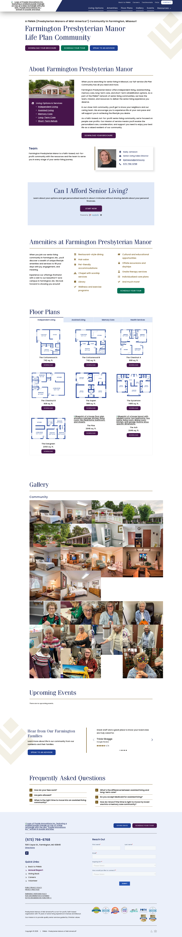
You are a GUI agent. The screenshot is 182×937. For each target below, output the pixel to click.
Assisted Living (46, 110)
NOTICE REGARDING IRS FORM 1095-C (38, 898)
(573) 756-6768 (37, 839)
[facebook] (27, 853)
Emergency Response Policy (36, 894)
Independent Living (48, 106)
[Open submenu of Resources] (170, 8)
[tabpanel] (91, 388)
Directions (30, 847)
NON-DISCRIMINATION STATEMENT (37, 896)
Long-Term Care (47, 117)
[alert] (91, 703)
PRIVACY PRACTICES (32, 890)
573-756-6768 (130, 164)
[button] (119, 750)
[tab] (46, 319)
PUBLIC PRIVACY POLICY (33, 888)
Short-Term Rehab (47, 121)
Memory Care (45, 113)
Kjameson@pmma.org (133, 160)
